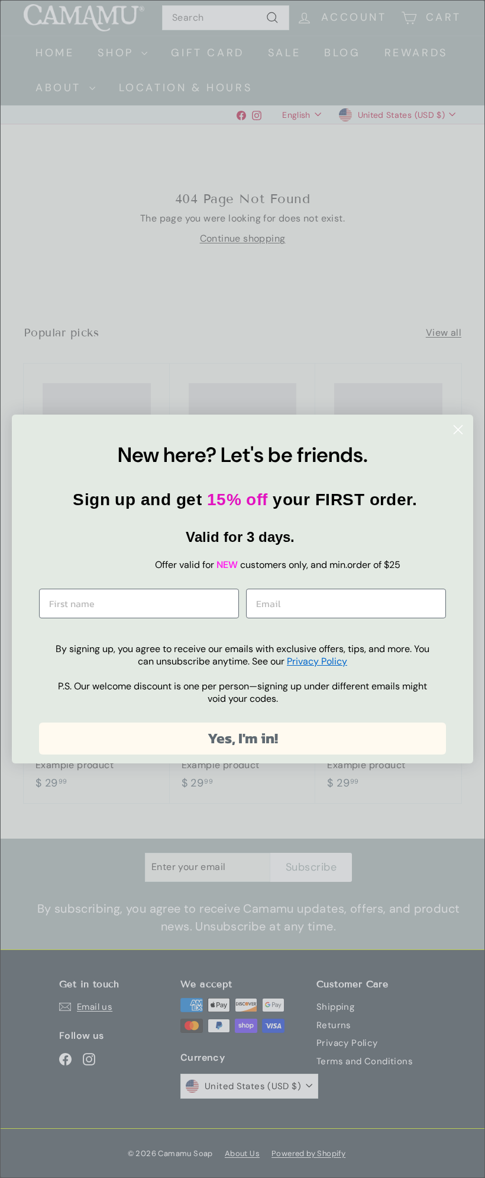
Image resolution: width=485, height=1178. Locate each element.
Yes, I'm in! (243, 738)
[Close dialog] (458, 429)
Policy (317, 661)
